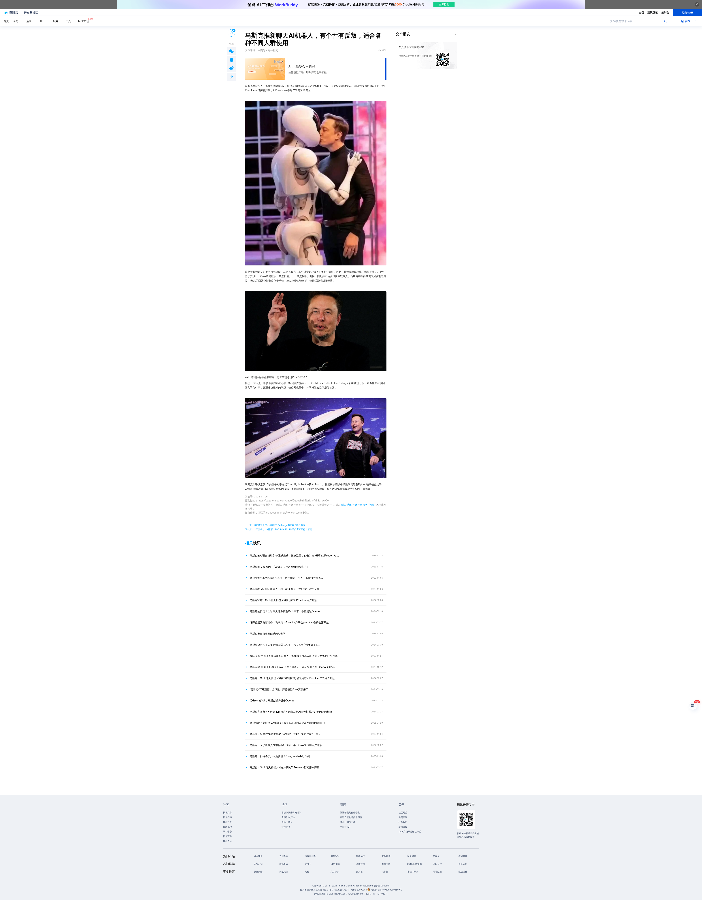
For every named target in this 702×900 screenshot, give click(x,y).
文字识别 (335, 871)
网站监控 (437, 871)
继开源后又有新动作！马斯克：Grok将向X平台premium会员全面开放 (289, 622)
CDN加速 (335, 863)
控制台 (665, 12)
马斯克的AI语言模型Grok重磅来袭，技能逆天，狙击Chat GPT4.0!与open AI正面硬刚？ (295, 555)
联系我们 (403, 821)
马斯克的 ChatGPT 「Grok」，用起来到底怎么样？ (279, 566)
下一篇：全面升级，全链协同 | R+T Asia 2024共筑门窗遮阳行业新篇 (278, 529)
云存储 (436, 856)
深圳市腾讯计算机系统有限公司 (315, 889)
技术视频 (227, 826)
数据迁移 (462, 871)
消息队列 (335, 856)
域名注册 (258, 856)
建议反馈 (653, 12)
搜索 (665, 21)
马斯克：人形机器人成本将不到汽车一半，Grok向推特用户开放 (286, 745)
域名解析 (411, 856)
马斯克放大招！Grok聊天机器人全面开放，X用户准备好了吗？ (285, 644)
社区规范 (403, 812)
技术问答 (227, 817)
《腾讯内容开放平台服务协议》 (357, 504)
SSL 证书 (437, 863)
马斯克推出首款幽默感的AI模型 (267, 633)
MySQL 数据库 (414, 863)
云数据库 (386, 856)
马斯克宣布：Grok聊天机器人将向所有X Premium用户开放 (283, 600)
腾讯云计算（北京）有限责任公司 (330, 893)
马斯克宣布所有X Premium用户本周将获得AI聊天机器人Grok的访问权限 (291, 711)
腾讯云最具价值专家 (350, 812)
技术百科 (227, 836)
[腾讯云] (11, 12)
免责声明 (403, 817)
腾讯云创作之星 (347, 821)
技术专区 (227, 840)
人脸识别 (258, 863)
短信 (307, 871)
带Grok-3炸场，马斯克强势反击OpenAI (272, 700)
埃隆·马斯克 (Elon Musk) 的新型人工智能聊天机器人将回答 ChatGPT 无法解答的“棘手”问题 (295, 656)
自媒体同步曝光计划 (291, 812)
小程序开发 (412, 871)
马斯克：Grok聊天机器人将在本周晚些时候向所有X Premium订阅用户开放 (292, 678)
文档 (641, 12)
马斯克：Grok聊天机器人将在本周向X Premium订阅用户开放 (284, 767)
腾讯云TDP (345, 826)
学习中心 (227, 831)
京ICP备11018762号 (377, 893)
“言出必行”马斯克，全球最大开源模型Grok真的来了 (279, 689)
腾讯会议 (283, 863)
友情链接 (403, 826)
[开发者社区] (31, 12)
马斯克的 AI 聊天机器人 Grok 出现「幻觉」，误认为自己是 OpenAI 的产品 (292, 667)
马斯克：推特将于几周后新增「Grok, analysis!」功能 (280, 756)
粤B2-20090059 (359, 889)
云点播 (359, 871)
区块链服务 (310, 856)
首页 (6, 21)
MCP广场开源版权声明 (410, 831)
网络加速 (360, 856)
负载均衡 (283, 871)
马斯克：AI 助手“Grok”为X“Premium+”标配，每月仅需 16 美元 (285, 734)
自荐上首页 (287, 821)
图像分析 (386, 863)
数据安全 (258, 871)
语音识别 (462, 863)
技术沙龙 (227, 821)
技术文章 (227, 812)
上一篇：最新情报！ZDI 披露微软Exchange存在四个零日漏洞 (275, 525)
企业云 (308, 863)
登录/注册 (687, 12)
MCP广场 (83, 21)
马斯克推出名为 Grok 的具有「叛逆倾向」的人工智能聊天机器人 (286, 578)
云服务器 (283, 856)
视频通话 (360, 863)
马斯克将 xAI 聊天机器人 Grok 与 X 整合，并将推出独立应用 (284, 589)
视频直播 (462, 856)
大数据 (385, 871)
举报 (384, 49)
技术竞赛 (286, 826)
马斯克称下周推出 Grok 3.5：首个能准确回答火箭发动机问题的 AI (287, 722)
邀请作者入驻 (288, 817)
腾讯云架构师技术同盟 (351, 817)
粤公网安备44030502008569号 (386, 889)
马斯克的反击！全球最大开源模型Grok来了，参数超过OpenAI (285, 611)
